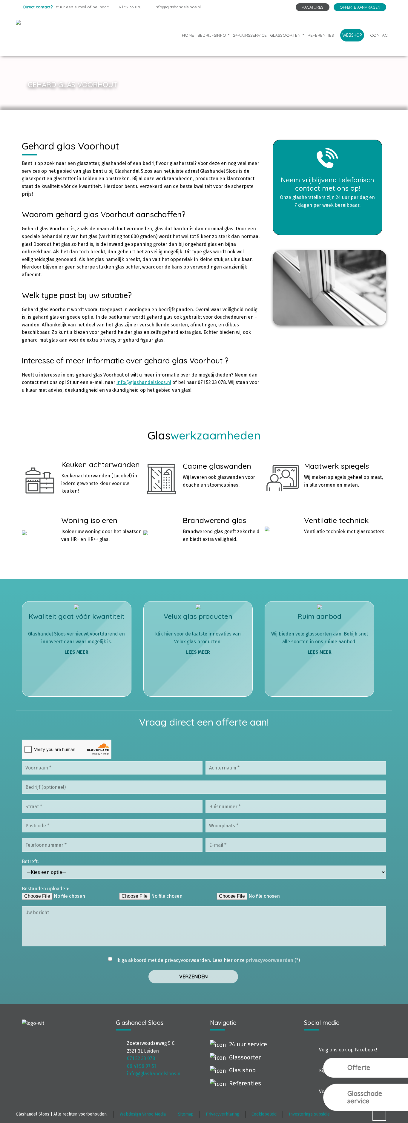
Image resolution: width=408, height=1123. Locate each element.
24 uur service (248, 1044)
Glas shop (242, 1070)
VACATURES (312, 7)
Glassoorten (245, 1057)
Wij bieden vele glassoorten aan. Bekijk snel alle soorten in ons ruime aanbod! (319, 633)
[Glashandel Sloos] (72, 35)
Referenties (245, 1083)
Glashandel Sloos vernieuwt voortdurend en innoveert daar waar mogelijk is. (76, 633)
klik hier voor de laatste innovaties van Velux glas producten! (198, 633)
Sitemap (186, 1114)
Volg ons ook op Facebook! (348, 1050)
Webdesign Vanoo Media (143, 1114)
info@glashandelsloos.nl (177, 6)
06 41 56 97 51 (141, 1066)
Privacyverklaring (222, 1114)
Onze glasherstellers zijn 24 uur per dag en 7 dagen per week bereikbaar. (327, 191)
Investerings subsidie (309, 1114)
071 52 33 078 (129, 6)
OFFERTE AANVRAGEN (360, 7)
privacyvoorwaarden (269, 960)
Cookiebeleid (264, 1114)
